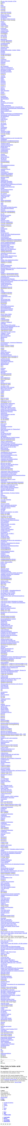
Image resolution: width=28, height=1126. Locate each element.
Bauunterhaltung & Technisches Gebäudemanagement (13, 268)
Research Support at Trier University (9, 744)
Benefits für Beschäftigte (6, 257)
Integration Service (5, 912)
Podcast (2, 21)
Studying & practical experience (8, 608)
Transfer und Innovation (6, 284)
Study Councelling (5, 883)
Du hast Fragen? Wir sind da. (7, 594)
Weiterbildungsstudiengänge (7, 659)
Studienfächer (4, 413)
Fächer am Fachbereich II (7, 67)
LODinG (3, 736)
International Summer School (7, 915)
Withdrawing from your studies (8, 524)
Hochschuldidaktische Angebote (8, 618)
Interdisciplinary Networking (7, 797)
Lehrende (3, 219)
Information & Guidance (6, 774)
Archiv (2, 381)
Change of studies (5, 525)
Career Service (4, 598)
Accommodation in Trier (6, 877)
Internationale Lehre (5, 624)
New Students (4, 497)
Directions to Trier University (7, 387)
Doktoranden (4, 979)
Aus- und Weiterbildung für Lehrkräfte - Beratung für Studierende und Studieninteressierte (13, 671)
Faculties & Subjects (8, 1102)
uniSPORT (3, 323)
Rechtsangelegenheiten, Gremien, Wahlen (10, 50)
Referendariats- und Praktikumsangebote (10, 115)
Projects (2, 1023)
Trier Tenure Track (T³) (6, 789)
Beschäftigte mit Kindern (6, 182)
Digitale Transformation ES (7, 648)
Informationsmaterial (5, 996)
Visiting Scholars (5, 904)
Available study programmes (7, 881)
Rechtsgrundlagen (5, 109)
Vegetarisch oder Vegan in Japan (8, 951)
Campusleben (4, 371)
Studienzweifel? (4, 534)
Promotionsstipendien (6, 571)
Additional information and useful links (10, 754)
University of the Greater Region (8, 1000)
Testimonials (3, 350)
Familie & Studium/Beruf (7, 174)
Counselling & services (6, 712)
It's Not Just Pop (4, 942)
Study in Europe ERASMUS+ (8, 960)
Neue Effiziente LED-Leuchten (8, 325)
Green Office (4, 35)
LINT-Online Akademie (6, 1034)
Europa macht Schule (6, 958)
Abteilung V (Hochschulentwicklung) (9, 273)
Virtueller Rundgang (5, 390)
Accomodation (4, 692)
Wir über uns (4, 158)
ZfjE (2, 100)
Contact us (3, 903)
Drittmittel (3, 231)
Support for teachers (5, 636)
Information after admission (7, 869)
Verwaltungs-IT (4, 285)
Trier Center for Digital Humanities (9, 207)
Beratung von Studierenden (7, 1039)
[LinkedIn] (10, 1124)
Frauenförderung (5, 172)
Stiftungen (3, 743)
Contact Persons (4, 747)
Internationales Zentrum (6, 1019)
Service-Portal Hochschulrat (7, 306)
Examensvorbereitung (6, 105)
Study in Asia (4, 965)
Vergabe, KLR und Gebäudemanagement (10, 234)
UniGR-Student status (6, 1010)
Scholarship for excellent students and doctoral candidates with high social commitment (11, 573)
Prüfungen (3, 62)
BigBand (3, 704)
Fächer (2, 78)
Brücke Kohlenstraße (6, 335)
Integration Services (5, 884)
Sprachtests (3, 197)
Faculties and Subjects (6, 54)
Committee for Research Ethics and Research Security (13, 770)
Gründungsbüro (4, 150)
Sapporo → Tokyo (5, 953)
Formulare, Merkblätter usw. (7, 269)
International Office (5, 245)
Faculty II (3, 63)
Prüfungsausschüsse (5, 544)
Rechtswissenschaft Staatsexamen (9, 410)
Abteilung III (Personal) (6, 250)
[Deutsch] (3, 1054)
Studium (3, 79)
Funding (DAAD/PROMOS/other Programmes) (12, 968)
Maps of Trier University (6, 388)
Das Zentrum (4, 193)
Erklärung (3, 380)
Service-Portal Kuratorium (7, 308)
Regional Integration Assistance (8, 872)
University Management (6, 40)
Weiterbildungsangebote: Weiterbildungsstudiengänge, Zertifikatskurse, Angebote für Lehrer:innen (13, 657)
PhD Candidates (4, 811)
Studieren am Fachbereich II (7, 69)
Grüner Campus (4, 25)
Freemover (3, 879)
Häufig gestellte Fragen (6, 111)
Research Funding (5, 720)
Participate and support (6, 1026)
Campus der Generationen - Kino (8, 679)
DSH (2, 199)
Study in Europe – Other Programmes (9, 961)
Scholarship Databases (6, 575)
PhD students (4, 891)
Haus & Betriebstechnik (6, 265)
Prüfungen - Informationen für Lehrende (10, 543)
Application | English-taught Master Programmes (12, 482)
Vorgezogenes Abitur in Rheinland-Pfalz (10, 471)
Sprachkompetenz (5, 1041)
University (3, 6)
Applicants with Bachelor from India (9, 484)
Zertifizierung (4, 621)
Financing (3, 809)
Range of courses (5, 398)
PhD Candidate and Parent (7, 786)
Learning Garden (5, 31)
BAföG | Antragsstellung (6, 562)
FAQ (2, 494)
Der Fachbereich (4, 66)
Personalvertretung (5, 161)
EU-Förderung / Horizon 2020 (8, 993)
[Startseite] (8, 1)
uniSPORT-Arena (5, 334)
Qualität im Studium (5, 530)
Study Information (5, 90)
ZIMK (2, 136)
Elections (3, 311)
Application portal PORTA (7, 465)
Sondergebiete (4, 228)
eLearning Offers (5, 780)
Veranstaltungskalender (6, 373)
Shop (5, 1109)
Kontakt (2, 188)
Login (2, 376)
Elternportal (3, 428)
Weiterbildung (4, 652)
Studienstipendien (5, 570)
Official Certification (5, 467)
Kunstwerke (3, 28)
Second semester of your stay (7, 868)
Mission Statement (5, 14)
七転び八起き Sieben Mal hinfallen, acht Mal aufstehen (14, 943)
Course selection (4, 862)
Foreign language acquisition (7, 551)
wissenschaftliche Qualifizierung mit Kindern (11, 184)
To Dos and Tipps (5, 957)
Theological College (5, 131)
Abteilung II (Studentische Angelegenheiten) (11, 239)
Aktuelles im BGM (5, 143)
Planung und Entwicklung (7, 281)
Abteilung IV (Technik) (6, 261)
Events (2, 835)
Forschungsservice (5, 277)
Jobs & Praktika (4, 708)
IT (4, 1106)
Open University (4, 686)
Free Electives (4, 417)
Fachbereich (3, 59)
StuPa (2, 203)
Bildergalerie (4, 423)
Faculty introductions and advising (9, 505)
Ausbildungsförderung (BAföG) (8, 559)
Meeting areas (4, 707)
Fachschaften (4, 205)
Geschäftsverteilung (5, 43)
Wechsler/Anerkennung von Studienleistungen (11, 113)
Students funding (5, 709)
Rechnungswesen (5, 232)
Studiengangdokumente (6, 631)
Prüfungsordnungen (5, 547)
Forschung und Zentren (6, 71)
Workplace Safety (5, 47)
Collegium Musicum (5, 705)
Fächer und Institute (5, 60)
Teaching (3, 613)
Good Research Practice (6, 750)
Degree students (4, 846)
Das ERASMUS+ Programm (7, 989)
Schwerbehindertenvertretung (7, 165)
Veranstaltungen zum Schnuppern (8, 452)
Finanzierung (4, 983)
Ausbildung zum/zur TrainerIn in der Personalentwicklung (9, 668)
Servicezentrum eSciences (7, 189)
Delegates (3, 209)
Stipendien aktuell (5, 568)
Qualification (4, 808)
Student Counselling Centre (7, 247)
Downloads (3, 1046)
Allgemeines (3, 159)
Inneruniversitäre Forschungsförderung (10, 723)
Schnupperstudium (5, 449)
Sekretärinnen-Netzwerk (6, 287)
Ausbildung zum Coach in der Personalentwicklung (13, 666)
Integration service (5, 902)
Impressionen (4, 39)
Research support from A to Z (8, 748)
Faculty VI (3, 120)
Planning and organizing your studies (9, 511)
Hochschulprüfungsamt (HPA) (8, 243)
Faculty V (3, 93)
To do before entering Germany (8, 887)
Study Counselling (5, 854)
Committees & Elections (6, 292)
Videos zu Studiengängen (7, 441)
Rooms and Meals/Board (6, 920)
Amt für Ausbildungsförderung (8, 242)
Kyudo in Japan (4, 945)
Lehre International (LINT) (7, 1031)
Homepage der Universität (10, 1079)
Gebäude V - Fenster (5, 333)
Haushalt (3, 230)
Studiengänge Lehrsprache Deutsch (9, 472)
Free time (3, 696)
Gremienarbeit (4, 295)
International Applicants (6, 476)
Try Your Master (4, 587)
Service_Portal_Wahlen (6, 314)
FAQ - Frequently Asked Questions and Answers (12, 870)
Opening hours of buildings (7, 529)
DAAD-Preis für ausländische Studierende (11, 853)
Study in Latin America (6, 966)
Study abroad (4, 954)
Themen (2, 339)
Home (2, 5)
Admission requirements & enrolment (9, 895)
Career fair (3, 604)
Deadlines (3, 495)
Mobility (3, 693)
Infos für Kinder (4, 430)
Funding (3, 782)
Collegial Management (6, 793)
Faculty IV (3, 83)
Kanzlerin (3, 52)
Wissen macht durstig (6, 456)
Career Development (5, 816)
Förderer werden (4, 581)
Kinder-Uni (3, 421)
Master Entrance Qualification (8, 486)
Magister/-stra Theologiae (7, 411)
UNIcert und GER (5, 196)
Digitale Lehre (4, 623)
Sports (5, 1108)
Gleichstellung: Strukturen (7, 173)
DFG (2, 739)
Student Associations (5, 698)
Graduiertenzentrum (5, 149)
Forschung (3, 82)
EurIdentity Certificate (6, 1014)
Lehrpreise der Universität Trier (8, 640)
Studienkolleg (4, 480)
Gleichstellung (4, 166)
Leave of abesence (5, 521)
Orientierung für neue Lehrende (8, 633)
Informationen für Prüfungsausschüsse (10, 545)
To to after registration (6, 499)
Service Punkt (17, 1082)
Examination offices (5, 537)
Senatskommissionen (5, 300)
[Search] (15, 1060)
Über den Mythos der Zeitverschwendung (10, 946)
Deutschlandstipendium (6, 354)
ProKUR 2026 (4, 119)
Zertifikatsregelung (5, 1045)
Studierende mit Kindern (6, 181)
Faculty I (3, 56)
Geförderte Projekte (5, 358)
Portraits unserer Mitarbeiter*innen (9, 256)
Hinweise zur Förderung (6, 731)
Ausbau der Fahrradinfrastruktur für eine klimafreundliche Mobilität (10, 327)
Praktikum (3, 553)
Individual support (5, 900)
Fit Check (3, 586)
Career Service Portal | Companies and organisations (13, 602)
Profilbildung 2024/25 (6, 16)
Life (2, 689)
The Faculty (3, 123)
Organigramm (4, 17)
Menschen (3, 372)
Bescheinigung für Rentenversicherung (10, 520)
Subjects (3, 88)
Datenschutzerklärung (6, 1053)
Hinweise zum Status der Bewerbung (9, 464)
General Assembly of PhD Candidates (10, 796)
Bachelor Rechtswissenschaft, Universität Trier (12, 107)
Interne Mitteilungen (5, 377)
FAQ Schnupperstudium (6, 453)
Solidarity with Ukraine (6, 845)
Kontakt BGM (4, 147)
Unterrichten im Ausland (6, 977)
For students (3, 1011)
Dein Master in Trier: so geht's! (8, 593)
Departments (4, 124)
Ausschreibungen (5, 237)
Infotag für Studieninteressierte (8, 438)
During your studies (5, 513)
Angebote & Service (5, 169)
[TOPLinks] (3, 304)
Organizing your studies (6, 516)
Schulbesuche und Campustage (8, 442)
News (2, 365)
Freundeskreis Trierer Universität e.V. (9, 356)
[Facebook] (2, 1124)
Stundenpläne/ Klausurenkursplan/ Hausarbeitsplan (13, 108)
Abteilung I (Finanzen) (6, 224)
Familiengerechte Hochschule (8, 186)
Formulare (3, 564)
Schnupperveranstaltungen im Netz (9, 455)
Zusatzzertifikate (4, 415)
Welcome (3, 1022)
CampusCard (4, 655)
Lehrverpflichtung (5, 629)
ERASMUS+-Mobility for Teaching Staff (10, 991)
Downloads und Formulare (7, 102)
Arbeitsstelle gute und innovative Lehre (10, 276)
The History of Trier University (8, 18)
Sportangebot (4, 155)
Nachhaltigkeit (4, 32)
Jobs (2, 258)
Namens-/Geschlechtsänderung (8, 518)
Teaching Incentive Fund (6, 639)
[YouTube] (6, 1124)
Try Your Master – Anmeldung (8, 591)
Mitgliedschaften (4, 364)
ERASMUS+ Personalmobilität (8, 992)
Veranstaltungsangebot (6, 606)
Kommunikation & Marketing (8, 279)
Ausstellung (3, 24)
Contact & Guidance (5, 765)
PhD (2, 491)
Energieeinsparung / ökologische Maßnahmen (11, 342)
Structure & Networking (6, 790)
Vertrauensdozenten (5, 767)
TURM (2, 291)
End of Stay (3, 866)
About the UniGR (5, 1003)
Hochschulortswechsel (6, 526)
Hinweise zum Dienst (6, 463)
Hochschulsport (4, 151)
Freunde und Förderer (6, 434)
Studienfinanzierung (5, 556)
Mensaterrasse (4, 337)
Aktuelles (3, 75)
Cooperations (4, 799)
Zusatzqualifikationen (6, 548)
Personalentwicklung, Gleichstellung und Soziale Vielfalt (14, 280)
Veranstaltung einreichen (6, 426)
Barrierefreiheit (4, 344)
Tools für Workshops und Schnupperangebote (11, 444)
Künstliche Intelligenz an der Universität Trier (11, 138)
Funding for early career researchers (9, 738)
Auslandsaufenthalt (5, 552)
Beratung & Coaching (6, 215)
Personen (3, 101)
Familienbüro (4, 139)
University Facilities (5, 132)
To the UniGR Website (6, 1018)
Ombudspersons (4, 753)
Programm (3, 425)
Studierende (3, 218)
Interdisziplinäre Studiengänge (8, 403)
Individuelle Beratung (6, 620)
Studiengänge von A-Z (6, 400)
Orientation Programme (6, 860)
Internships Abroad (5, 973)
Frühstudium (4, 436)
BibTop (2, 338)
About (2, 1027)
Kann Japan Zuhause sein (7, 940)
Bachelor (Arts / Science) (6, 404)
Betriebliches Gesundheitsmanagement (10, 140)
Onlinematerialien (5, 688)
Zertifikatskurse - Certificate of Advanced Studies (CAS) (14, 663)
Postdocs (3, 819)
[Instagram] (8, 1124)
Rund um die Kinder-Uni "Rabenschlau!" (10, 429)
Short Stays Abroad (5, 972)
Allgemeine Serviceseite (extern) (8, 253)
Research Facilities (5, 220)
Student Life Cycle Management (8, 249)
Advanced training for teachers (8, 616)
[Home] (3, 2)
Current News (4, 1016)
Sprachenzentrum (5, 190)
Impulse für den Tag (5, 146)
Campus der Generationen (7, 673)
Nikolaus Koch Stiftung (6, 728)
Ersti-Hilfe (3, 509)
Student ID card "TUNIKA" (7, 533)
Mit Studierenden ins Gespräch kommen (10, 437)
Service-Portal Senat (5, 299)
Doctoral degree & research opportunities (10, 893)
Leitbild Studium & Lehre (7, 625)
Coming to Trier (4, 842)
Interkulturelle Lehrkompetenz (8, 1037)
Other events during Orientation (8, 506)
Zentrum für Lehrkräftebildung (8, 211)
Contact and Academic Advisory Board (10, 926)
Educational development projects (9, 643)
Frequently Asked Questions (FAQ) (9, 1029)
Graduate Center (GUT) (6, 772)
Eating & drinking (5, 694)
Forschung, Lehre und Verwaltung (9, 987)
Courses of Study (5, 858)
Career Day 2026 (5, 605)
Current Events (4, 1007)
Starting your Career (5, 609)
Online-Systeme (4, 675)
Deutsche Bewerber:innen (7, 468)
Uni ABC (3, 510)
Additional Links (5, 1015)
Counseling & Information (7, 807)
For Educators (4, 1012)
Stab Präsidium (4, 44)
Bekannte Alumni (5, 353)
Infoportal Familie (5, 177)
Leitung (2, 227)
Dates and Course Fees (6, 919)
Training (3, 776)
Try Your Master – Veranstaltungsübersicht (11, 590)
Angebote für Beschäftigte (7, 144)
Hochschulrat (4, 302)
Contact (2, 391)
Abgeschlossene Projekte (6, 329)
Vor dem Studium (5, 216)
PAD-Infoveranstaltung (6, 976)
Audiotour (3, 23)
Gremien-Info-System (6, 296)
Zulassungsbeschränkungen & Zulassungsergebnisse (13, 475)
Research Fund (4, 725)
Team (2, 800)
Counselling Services (6, 507)
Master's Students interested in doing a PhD (11, 804)
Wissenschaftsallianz (5, 360)
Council (2, 795)
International (3, 128)
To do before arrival (5, 897)
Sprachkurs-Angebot (5, 195)
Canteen (5, 1105)
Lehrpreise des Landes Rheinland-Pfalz (10, 641)
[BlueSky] (4, 1124)
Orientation (3, 501)
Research (3, 89)
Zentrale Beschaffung (6, 235)
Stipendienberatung (5, 576)
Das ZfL (3, 214)
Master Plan (3, 583)
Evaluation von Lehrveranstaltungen (9, 632)
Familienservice (4, 180)
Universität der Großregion (7, 361)
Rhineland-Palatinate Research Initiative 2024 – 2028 (13, 734)
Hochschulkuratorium (6, 307)
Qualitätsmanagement (6, 283)
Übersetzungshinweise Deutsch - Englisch (10, 995)
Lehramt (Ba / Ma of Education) (8, 409)
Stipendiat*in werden (6, 582)
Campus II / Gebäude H (6, 322)
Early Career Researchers (7, 801)
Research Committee (5, 769)
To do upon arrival (5, 899)
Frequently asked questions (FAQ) (9, 925)
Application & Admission (7, 460)
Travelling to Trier (5, 386)
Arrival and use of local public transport (10, 922)
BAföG (2, 112)
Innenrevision (4, 48)
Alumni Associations (5, 352)
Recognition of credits (6, 70)
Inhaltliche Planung (5, 981)
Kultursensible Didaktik (6, 1038)
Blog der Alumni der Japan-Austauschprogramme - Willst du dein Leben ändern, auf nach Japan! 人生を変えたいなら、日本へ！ (14, 933)
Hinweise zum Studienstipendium (8, 732)
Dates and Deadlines (5, 885)
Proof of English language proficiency (10, 487)
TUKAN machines (5, 528)
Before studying (4, 448)
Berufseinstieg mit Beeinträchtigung (9, 612)
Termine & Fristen (5, 536)
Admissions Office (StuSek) (7, 246)
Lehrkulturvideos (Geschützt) (7, 1044)
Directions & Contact (6, 383)
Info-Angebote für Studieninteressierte (10, 445)
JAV (2, 163)
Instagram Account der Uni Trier (8, 446)
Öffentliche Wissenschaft (6, 681)
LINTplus (3, 647)
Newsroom (3, 761)
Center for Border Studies (7, 1004)
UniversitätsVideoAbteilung (7, 208)
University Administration (7, 222)
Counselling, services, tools (7, 651)
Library (5, 1104)
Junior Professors (5, 827)
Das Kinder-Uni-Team (6, 433)
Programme (3, 918)
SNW (2, 289)
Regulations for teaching (6, 627)
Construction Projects (6, 315)
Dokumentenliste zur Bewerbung (8, 474)
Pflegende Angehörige (6, 185)
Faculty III (3, 73)
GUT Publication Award (6, 785)
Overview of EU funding (6, 740)
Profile (2, 104)
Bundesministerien (5, 742)
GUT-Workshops (5, 778)
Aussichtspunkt (4, 29)
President (3, 51)
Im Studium (3, 96)
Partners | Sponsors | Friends (7, 345)
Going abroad (4, 929)
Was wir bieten (4, 254)
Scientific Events (5, 727)
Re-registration (4, 532)
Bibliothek (3, 135)
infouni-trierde (4, 1097)
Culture (2, 701)
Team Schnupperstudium (6, 457)
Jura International (5, 98)
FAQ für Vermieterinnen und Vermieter (10, 874)
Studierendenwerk (5, 362)
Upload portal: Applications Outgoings (10, 969)
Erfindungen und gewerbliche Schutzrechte (11, 758)
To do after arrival (5, 888)
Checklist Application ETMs (7, 488)
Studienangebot (4, 97)
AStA (2, 204)
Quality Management (6, 650)
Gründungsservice (5, 759)
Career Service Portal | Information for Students (12, 601)
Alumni (2, 92)
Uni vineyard (4, 36)
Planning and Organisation (7, 907)
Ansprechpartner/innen (6, 238)
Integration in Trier (5, 997)
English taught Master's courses (8, 407)
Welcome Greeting (5, 503)
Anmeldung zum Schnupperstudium (9, 459)
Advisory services (5, 711)
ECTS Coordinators (5, 861)
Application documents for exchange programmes (12, 970)
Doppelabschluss (5, 522)
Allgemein (3, 77)
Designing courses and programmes (9, 635)
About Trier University (6, 12)
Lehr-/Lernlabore (5, 662)
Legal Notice (4, 1030)
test (1, 1049)
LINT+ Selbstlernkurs (6, 1042)
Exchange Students (5, 855)
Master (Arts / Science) (6, 406)
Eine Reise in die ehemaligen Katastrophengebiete (12, 947)
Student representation (6, 200)
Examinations (4, 127)
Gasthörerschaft (4, 677)
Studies (2, 125)
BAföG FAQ (4, 563)
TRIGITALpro (4, 646)
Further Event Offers (5, 781)
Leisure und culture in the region (8, 923)
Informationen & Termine (7, 310)
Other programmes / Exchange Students (10, 493)
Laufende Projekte (5, 319)
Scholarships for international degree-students (11, 851)
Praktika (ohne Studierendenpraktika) (9, 260)
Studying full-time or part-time (8, 414)
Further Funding (4, 788)
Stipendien (3, 566)
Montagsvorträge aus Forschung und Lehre (11, 678)
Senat (2, 297)
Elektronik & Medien (6, 266)
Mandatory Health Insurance (7, 490)
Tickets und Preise (5, 157)
